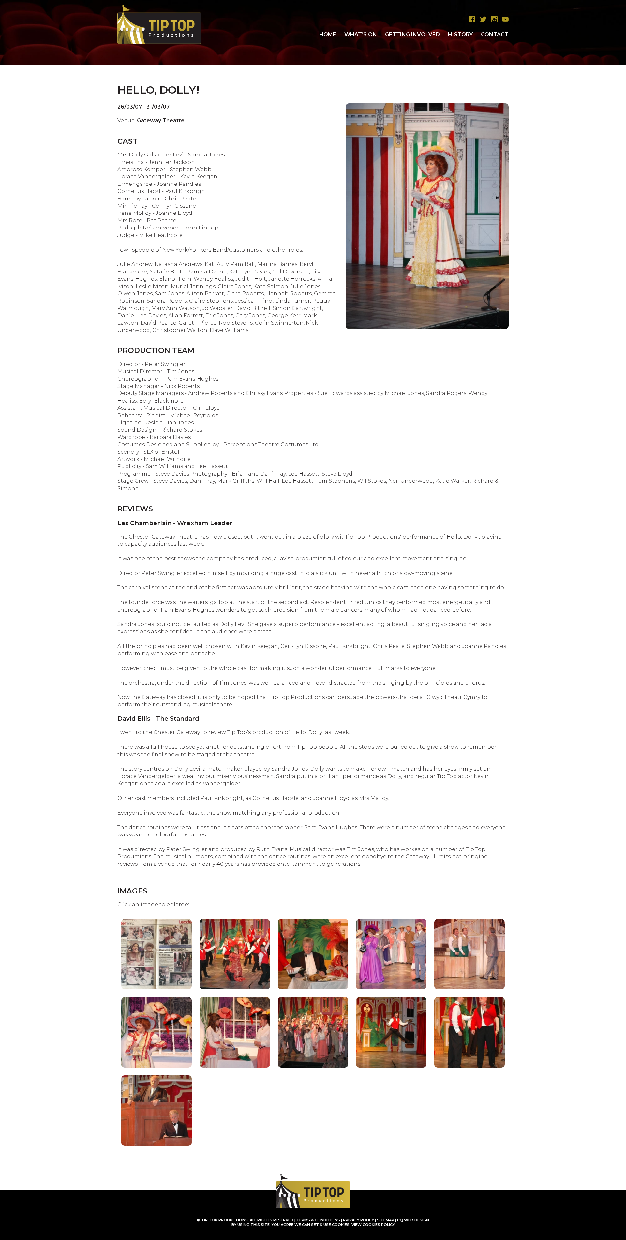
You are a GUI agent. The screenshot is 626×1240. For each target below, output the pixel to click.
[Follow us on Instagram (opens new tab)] (493, 19)
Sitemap (385, 1220)
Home (327, 34)
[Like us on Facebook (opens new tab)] (470, 19)
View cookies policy (373, 1224)
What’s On (360, 34)
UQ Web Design (413, 1220)
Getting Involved (412, 34)
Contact (495, 34)
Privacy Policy (358, 1220)
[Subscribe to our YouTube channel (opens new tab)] (504, 19)
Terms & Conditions (318, 1220)
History (460, 34)
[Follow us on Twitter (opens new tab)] (481, 19)
